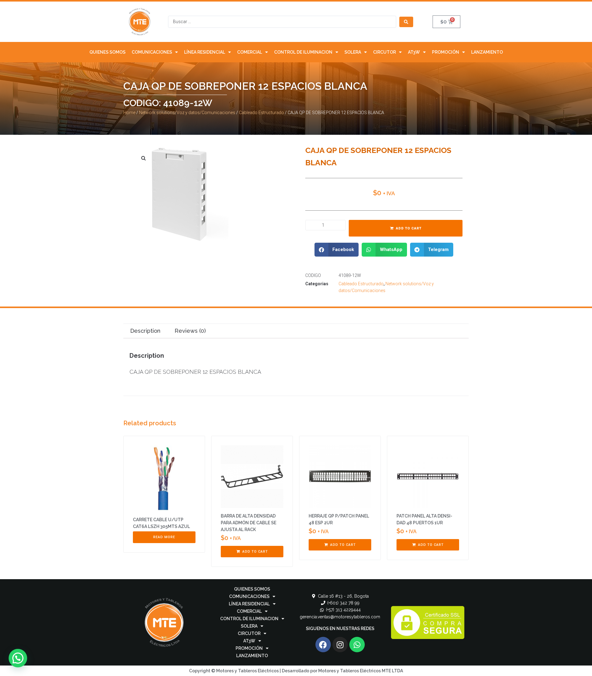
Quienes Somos (107, 52)
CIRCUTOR (384, 52)
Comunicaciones (152, 52)
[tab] (145, 331)
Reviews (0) (190, 331)
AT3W (414, 52)
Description (145, 331)
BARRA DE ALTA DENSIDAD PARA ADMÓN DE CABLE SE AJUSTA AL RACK (248, 522)
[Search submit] (406, 22)
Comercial (249, 52)
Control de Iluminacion (303, 52)
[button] (336, 250)
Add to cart (408, 228)
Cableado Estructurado (261, 112)
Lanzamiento (487, 52)
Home (129, 112)
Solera (352, 52)
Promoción (445, 52)
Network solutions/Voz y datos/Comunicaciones (187, 112)
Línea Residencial (204, 52)
